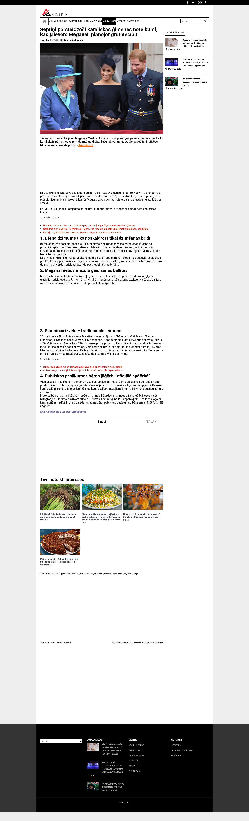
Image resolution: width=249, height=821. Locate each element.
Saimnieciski (76, 21)
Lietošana (176, 745)
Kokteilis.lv (85, 145)
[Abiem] (44, 21)
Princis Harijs (132, 574)
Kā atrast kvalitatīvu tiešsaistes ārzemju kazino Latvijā (195, 82)
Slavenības (133, 21)
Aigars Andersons (73, 40)
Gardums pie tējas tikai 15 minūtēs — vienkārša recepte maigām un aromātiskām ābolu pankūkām (96, 228)
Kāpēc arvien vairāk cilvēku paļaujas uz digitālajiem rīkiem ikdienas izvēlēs (195, 43)
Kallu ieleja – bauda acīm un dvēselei (55, 643)
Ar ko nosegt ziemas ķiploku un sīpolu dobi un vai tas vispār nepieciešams (83, 370)
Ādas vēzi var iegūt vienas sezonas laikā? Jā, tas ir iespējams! (137, 643)
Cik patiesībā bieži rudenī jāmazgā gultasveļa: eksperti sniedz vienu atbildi (82, 366)
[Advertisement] (101, 169)
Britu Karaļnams (86, 574)
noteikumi (122, 574)
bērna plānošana (72, 574)
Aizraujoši (109, 21)
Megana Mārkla (110, 574)
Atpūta (121, 21)
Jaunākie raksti (58, 21)
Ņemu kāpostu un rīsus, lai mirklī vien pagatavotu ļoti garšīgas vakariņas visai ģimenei (89, 225)
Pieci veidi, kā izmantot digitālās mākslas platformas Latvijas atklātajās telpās (196, 62)
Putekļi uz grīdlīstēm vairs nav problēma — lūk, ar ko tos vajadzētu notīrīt (82, 232)
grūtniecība (98, 574)
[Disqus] (101, 687)
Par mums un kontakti (181, 750)
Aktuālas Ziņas (93, 21)
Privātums (176, 755)
